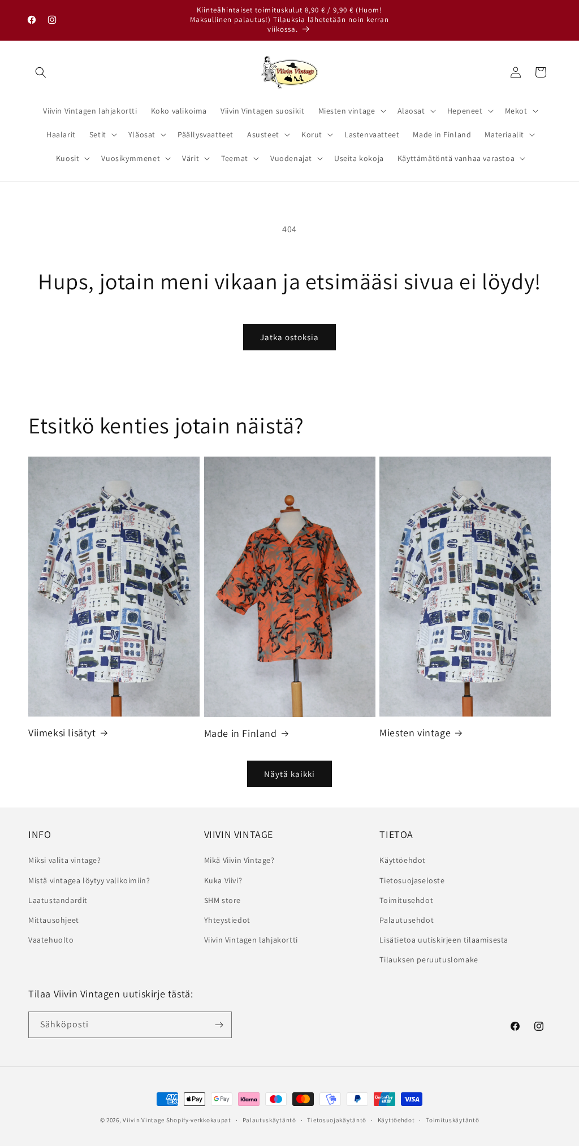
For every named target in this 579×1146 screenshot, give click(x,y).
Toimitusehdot (406, 900)
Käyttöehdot (402, 860)
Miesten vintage (415, 732)
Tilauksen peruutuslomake (428, 959)
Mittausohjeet (53, 920)
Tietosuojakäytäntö (336, 1120)
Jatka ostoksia (289, 337)
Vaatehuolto (51, 940)
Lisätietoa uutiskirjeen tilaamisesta (443, 940)
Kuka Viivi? (223, 880)
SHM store (222, 900)
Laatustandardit (58, 900)
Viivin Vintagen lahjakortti (251, 940)
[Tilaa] (218, 1025)
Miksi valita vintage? (64, 860)
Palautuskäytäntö (269, 1120)
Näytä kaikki (289, 774)
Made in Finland (240, 733)
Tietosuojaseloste (411, 880)
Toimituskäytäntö (452, 1120)
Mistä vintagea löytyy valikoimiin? (89, 880)
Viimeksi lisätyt (62, 732)
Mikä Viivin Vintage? (239, 860)
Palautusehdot (406, 920)
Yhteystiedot (227, 920)
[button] (40, 72)
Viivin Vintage (144, 1120)
